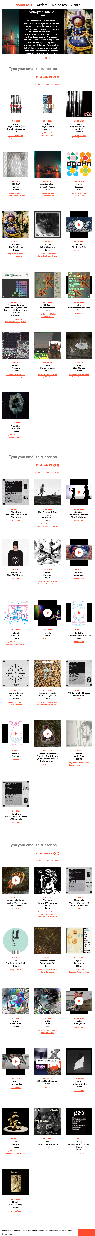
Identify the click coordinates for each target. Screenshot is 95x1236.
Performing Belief (47, 695)
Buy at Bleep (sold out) (16, 1211)
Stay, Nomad (79, 367)
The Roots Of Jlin (79, 1083)
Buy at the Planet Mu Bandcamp (15, 1153)
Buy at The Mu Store (15, 253)
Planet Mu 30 (15, 695)
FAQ (47, 84)
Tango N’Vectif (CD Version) (79, 127)
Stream (54, 256)
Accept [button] (86, 1233)
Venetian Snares (16, 305)
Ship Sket (15, 425)
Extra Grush (15, 1023)
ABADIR (16, 244)
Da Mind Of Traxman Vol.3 (47, 904)
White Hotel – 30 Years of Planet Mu (79, 694)
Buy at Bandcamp (47, 195)
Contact (39, 84)
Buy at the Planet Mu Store (47, 253)
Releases (59, 4)
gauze (16, 186)
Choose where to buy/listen (47, 916)
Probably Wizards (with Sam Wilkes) (16, 904)
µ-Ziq (15, 123)
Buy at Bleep (79, 1090)
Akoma (15, 1144)
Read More (79, 313)
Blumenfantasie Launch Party (79, 309)
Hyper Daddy (16, 1083)
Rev (79, 365)
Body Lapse (47, 517)
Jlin (16, 960)
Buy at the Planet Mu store (15, 195)
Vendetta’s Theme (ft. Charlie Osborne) (79, 516)
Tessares (70, 24)
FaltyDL (79, 572)
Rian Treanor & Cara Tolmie (47, 513)
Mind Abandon (47, 247)
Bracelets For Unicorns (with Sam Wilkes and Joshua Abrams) (47, 759)
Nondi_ (15, 365)
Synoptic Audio (47, 186)
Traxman (47, 900)
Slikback (47, 572)
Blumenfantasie (47, 307)
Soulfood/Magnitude (16, 963)
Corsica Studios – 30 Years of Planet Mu (79, 904)
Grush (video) (79, 1023)
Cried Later (79, 575)
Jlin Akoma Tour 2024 (47, 1144)
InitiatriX (16, 428)
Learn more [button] (7, 1234)
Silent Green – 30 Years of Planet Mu (16, 817)
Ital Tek (47, 244)
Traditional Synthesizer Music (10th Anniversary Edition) (15, 310)
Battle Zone (79, 756)
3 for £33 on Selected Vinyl (47, 1082)
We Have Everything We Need (79, 636)
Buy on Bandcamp (15, 138)
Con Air (47, 635)
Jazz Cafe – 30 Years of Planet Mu (16, 516)
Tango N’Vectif (47, 126)
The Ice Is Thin (79, 247)
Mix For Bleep (15, 1204)
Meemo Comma (47, 960)
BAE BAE (16, 184)
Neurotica (16, 635)
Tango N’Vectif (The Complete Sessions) (15, 127)
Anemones (79, 963)
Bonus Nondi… (47, 367)
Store (75, 4)
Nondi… (16, 367)
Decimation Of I (47, 963)
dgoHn (70, 20)
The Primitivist (16, 247)
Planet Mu (23, 4)
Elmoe (79, 753)
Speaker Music (47, 184)
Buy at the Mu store (79, 193)
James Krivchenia (47, 693)
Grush (47, 1023)
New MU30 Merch (16, 575)
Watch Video (79, 250)
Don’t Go (16, 756)
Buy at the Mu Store (15, 135)
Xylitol (47, 305)
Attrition (47, 575)
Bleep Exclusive (16, 969)
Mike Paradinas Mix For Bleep (79, 1145)
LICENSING (55, 84)
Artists (42, 4)
